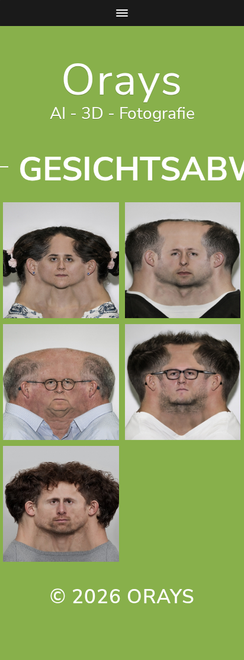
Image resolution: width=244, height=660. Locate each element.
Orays (121, 80)
